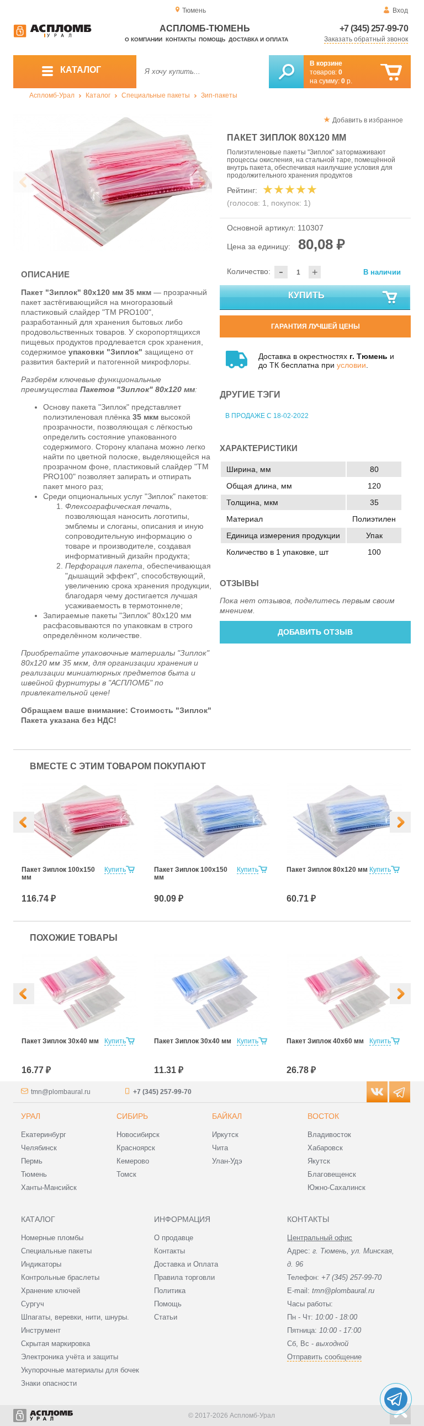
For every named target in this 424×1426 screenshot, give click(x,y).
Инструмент (41, 1330)
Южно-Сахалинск (336, 1187)
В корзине (326, 63)
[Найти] (286, 71)
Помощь (212, 39)
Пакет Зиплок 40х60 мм (325, 1041)
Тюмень (34, 1174)
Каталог (98, 95)
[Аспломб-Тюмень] (52, 35)
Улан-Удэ (227, 1161)
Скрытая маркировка (55, 1343)
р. (346, 81)
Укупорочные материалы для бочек (80, 1370)
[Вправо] (400, 822)
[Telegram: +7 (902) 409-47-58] (396, 1399)
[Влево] (23, 822)
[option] (112, 182)
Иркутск (225, 1134)
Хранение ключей (50, 1290)
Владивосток (329, 1134)
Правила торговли (184, 1277)
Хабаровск (325, 1148)
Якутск (319, 1161)
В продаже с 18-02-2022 (267, 416)
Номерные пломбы (52, 1238)
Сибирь (132, 1116)
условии (351, 365)
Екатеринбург (43, 1134)
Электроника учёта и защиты (69, 1357)
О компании (143, 39)
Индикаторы (41, 1264)
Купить (306, 295)
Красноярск (135, 1148)
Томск (126, 1174)
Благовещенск (332, 1174)
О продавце (173, 1238)
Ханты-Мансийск (49, 1187)
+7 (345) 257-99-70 (374, 28)
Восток (323, 1116)
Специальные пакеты (155, 95)
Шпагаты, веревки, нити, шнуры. (75, 1317)
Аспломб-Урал (52, 95)
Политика (170, 1290)
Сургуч (32, 1304)
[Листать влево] (23, 181)
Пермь (32, 1161)
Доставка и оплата (258, 39)
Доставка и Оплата (186, 1264)
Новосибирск (138, 1134)
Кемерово (132, 1161)
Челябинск (39, 1148)
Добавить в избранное (367, 120)
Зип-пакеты (219, 95)
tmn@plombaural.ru (61, 1092)
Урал (30, 1116)
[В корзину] (391, 72)
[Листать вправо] (201, 181)
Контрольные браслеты (60, 1277)
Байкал (227, 1116)
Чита (220, 1148)
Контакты (181, 39)
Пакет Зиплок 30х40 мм (60, 1041)
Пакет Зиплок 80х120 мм (327, 869)
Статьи (165, 1317)
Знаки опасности (49, 1383)
